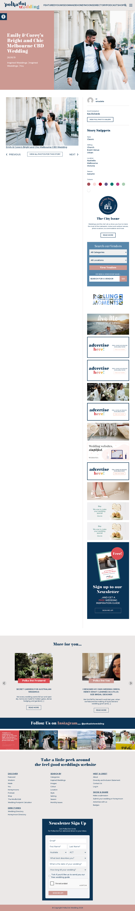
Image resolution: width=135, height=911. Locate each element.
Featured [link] (49, 5)
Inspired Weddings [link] (17, 63)
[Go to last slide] (4, 683)
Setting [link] (53, 796)
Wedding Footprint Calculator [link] (20, 802)
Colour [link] (53, 787)
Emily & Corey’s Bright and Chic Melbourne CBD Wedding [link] (36, 147)
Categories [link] (54, 777)
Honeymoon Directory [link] (17, 815)
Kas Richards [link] (93, 113)
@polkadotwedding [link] (92, 723)
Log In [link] (95, 787)
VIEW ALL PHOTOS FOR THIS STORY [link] (45, 154)
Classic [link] (90, 139)
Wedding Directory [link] (15, 811)
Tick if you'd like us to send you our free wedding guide (68, 875)
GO (123, 279)
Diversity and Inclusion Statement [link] (106, 780)
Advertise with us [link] (100, 802)
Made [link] (73, 5)
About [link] (95, 777)
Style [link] (52, 793)
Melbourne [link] (92, 163)
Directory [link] (99, 5)
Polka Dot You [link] (101, 680)
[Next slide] (131, 683)
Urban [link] (90, 152)
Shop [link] (120, 5)
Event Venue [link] (93, 150)
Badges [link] (96, 805)
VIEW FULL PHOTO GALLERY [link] (100, 119)
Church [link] (90, 147)
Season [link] (53, 799)
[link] (3, 16)
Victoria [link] (91, 166)
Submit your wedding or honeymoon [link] (108, 799)
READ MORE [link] (108, 235)
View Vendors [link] (108, 267)
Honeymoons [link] (85, 5)
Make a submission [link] (100, 796)
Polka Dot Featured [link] (33, 680)
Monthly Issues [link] (56, 802)
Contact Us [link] (97, 783)
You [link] (57, 5)
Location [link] (53, 790)
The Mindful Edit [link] (14, 799)
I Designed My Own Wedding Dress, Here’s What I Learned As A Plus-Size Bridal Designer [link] (101, 692)
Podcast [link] (111, 5)
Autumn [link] (91, 174)
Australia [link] (91, 160)
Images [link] (53, 783)
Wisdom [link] (65, 5)
